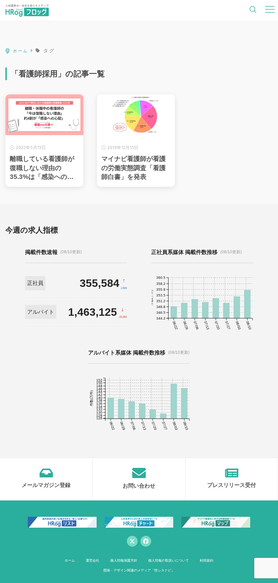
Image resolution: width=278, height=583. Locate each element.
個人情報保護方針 (123, 560)
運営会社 (92, 560)
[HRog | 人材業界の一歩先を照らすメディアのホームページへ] (27, 10)
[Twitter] (132, 541)
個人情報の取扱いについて (168, 560)
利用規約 (206, 560)
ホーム (70, 560)
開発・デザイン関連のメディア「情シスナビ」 (139, 570)
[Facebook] (145, 541)
